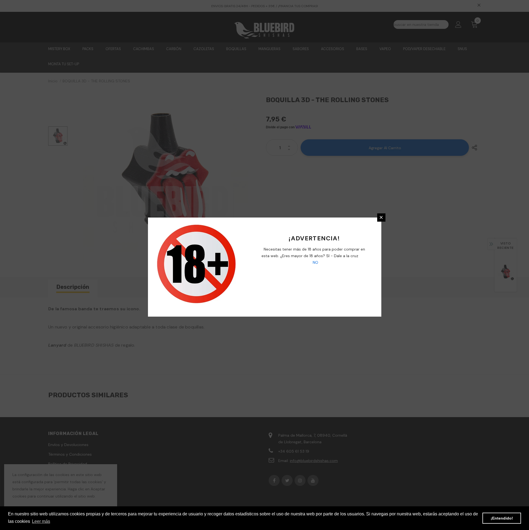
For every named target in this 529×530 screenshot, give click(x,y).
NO (315, 262)
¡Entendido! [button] (502, 518)
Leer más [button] (41, 521)
